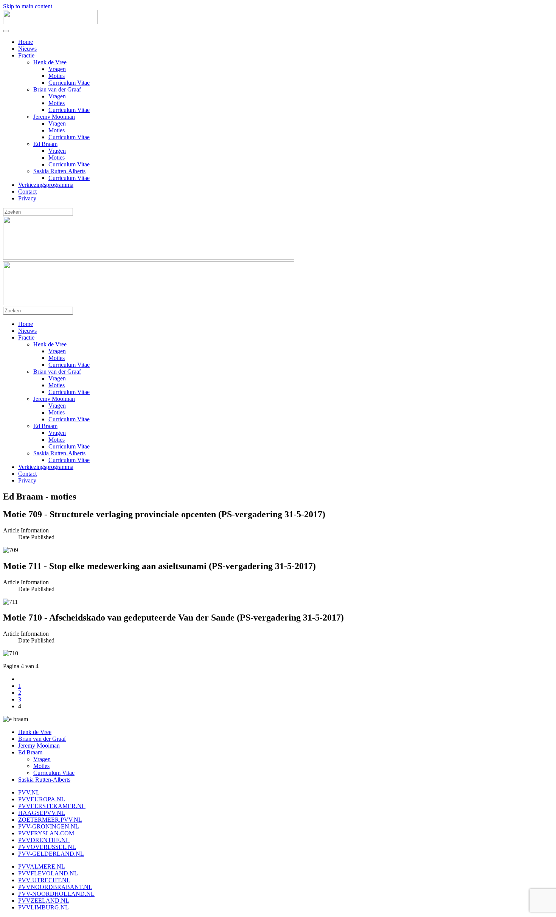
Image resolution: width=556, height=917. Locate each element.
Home (25, 42)
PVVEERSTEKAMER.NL (51, 806)
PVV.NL (29, 792)
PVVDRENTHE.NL (44, 840)
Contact (27, 191)
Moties (56, 76)
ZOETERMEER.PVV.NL (50, 819)
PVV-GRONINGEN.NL (48, 826)
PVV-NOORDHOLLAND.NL (56, 894)
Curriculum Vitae (69, 82)
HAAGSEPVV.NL (41, 813)
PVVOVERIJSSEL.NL (47, 847)
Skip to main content (27, 6)
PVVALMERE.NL (41, 866)
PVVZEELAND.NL (43, 900)
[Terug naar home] (50, 22)
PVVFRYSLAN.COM (46, 833)
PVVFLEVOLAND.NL (48, 873)
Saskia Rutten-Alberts (59, 171)
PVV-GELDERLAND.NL (51, 853)
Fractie (26, 55)
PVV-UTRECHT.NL (44, 880)
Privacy (27, 198)
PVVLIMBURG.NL (43, 907)
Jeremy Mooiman (54, 116)
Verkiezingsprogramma (45, 185)
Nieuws (27, 48)
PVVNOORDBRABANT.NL (55, 887)
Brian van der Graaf (57, 89)
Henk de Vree (50, 62)
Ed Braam (45, 144)
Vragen (57, 69)
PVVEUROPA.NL (41, 799)
